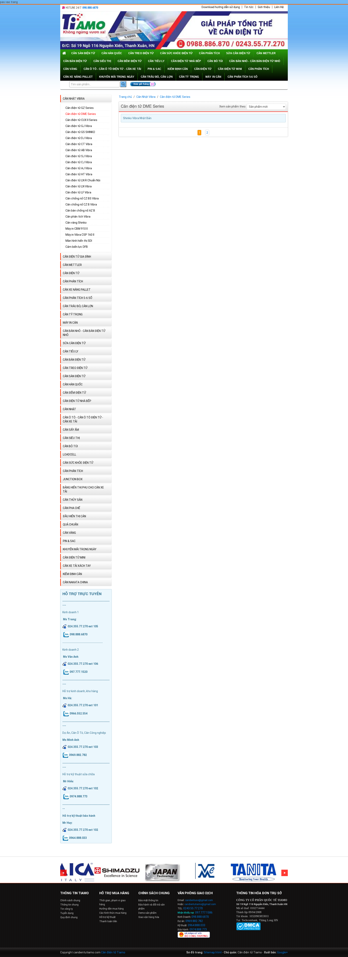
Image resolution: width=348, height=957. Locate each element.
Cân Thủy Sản (72, 499)
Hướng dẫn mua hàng (111, 908)
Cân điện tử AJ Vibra (78, 168)
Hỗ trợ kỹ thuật (107, 917)
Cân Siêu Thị (102, 61)
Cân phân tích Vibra (77, 216)
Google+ (282, 952)
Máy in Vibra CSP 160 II (79, 234)
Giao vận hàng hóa (148, 917)
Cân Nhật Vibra (74, 98)
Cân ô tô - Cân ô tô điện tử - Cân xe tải (112, 68)
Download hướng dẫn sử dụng (221, 7)
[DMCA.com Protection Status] (248, 926)
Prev (63, 873)
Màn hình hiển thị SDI (78, 240)
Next (284, 873)
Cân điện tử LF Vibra (78, 192)
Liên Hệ (279, 7)
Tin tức (249, 7)
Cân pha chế (71, 508)
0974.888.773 (198, 929)
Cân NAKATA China (75, 582)
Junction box (73, 479)
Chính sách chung (70, 900)
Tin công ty (66, 908)
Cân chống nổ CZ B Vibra (81, 204)
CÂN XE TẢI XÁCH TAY (77, 565)
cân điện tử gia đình (77, 256)
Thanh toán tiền (108, 921)
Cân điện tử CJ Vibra (78, 162)
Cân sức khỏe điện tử (176, 53)
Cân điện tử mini (230, 68)
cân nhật (69, 409)
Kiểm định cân (178, 68)
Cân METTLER (266, 53)
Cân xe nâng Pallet (78, 76)
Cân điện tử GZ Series (79, 107)
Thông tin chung (69, 904)
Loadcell (69, 454)
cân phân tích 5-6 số (242, 76)
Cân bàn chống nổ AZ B (80, 210)
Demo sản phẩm (147, 913)
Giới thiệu (264, 7)
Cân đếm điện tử (130, 61)
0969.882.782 (194, 921)
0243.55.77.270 (193, 908)
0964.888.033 (196, 925)
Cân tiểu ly (156, 61)
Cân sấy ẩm (71, 429)
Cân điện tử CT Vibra (78, 144)
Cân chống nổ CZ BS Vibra (82, 198)
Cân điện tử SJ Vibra (78, 156)
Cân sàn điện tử (83, 53)
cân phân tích (209, 53)
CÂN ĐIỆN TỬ (202, 68)
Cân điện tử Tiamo (113, 952)
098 (194, 916)
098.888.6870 (90, 7)
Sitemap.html (213, 952)
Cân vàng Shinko (76, 222)
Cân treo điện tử (141, 53)
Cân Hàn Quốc (112, 53)
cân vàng (70, 68)
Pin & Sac (154, 68)
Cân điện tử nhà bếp (186, 61)
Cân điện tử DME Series (80, 114)
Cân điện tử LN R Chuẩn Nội (82, 180)
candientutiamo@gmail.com (200, 904)
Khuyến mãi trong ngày (116, 76)
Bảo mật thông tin (148, 900)
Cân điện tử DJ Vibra (78, 138)
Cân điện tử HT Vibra (78, 174)
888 (199, 916)
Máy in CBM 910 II (76, 228)
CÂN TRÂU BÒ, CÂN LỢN (157, 76)
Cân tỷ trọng (189, 76)
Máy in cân (213, 76)
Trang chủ (125, 96)
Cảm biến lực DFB (76, 246)
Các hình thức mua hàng (112, 913)
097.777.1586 (203, 912)
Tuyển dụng (67, 913)
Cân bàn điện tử (75, 61)
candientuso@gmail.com (199, 900)
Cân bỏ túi (215, 61)
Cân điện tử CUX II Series (81, 120)
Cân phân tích (258, 68)
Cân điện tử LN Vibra (78, 186)
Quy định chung (69, 917)
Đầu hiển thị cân (74, 516)
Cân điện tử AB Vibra (78, 150)
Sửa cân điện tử (238, 53)
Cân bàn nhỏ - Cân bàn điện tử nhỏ (254, 61)
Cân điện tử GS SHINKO (80, 132)
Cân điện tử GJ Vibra (78, 126)
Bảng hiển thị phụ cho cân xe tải (83, 489)
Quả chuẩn (70, 524)
